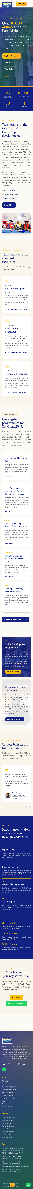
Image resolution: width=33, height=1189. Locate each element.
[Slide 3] (11, 72)
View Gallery (9, 65)
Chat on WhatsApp (17, 1000)
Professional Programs (9, 1090)
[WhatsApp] (4, 1069)
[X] (14, 1064)
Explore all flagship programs (15, 615)
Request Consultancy (14, 715)
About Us (5, 1081)
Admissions (5, 1104)
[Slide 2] (7, 72)
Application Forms (7, 1120)
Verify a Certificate (8, 1132)
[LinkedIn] (19, 1064)
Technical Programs (8, 1092)
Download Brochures (8, 1117)
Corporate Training (8, 1098)
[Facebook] (4, 1064)
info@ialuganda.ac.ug (13, 1164)
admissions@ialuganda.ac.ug (19, 1166)
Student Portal (6, 1123)
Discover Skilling (13, 668)
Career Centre (6, 1135)
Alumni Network (7, 1107)
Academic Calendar (8, 1126)
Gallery (4, 1101)
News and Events (7, 1137)
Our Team (5, 1084)
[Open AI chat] (12, 1185)
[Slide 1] (3, 72)
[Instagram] (9, 1064)
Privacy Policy (6, 1186)
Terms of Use (15, 1186)
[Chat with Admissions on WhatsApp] (28, 1185)
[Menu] (29, 4)
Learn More (8, 201)
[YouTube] (24, 1064)
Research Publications (9, 1129)
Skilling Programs (7, 1095)
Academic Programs (8, 1087)
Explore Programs (11, 52)
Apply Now (21, 3)
